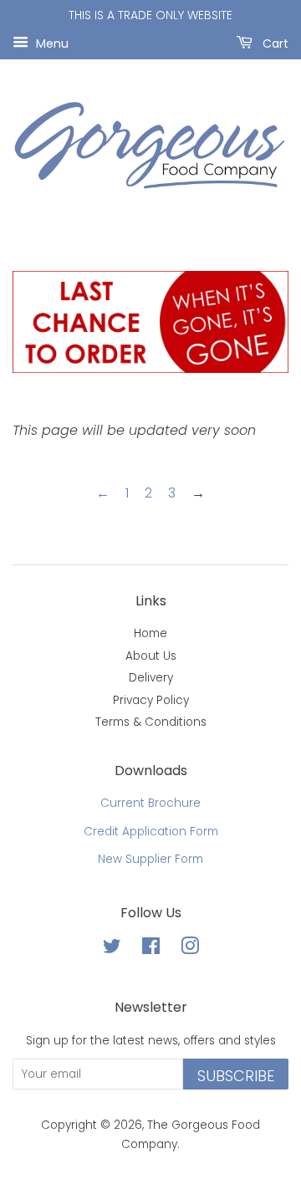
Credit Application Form (151, 832)
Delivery (151, 678)
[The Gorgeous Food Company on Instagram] (190, 949)
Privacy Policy (151, 700)
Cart (273, 42)
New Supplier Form (150, 859)
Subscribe (235, 1075)
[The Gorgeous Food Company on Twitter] (112, 949)
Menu (51, 42)
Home (150, 633)
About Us (150, 656)
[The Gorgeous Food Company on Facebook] (151, 949)
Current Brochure (150, 803)
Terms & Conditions (151, 722)
